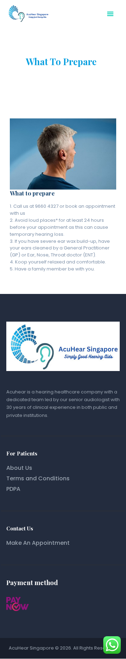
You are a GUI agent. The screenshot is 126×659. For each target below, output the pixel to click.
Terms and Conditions (38, 478)
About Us (19, 468)
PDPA (13, 489)
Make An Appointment (38, 543)
